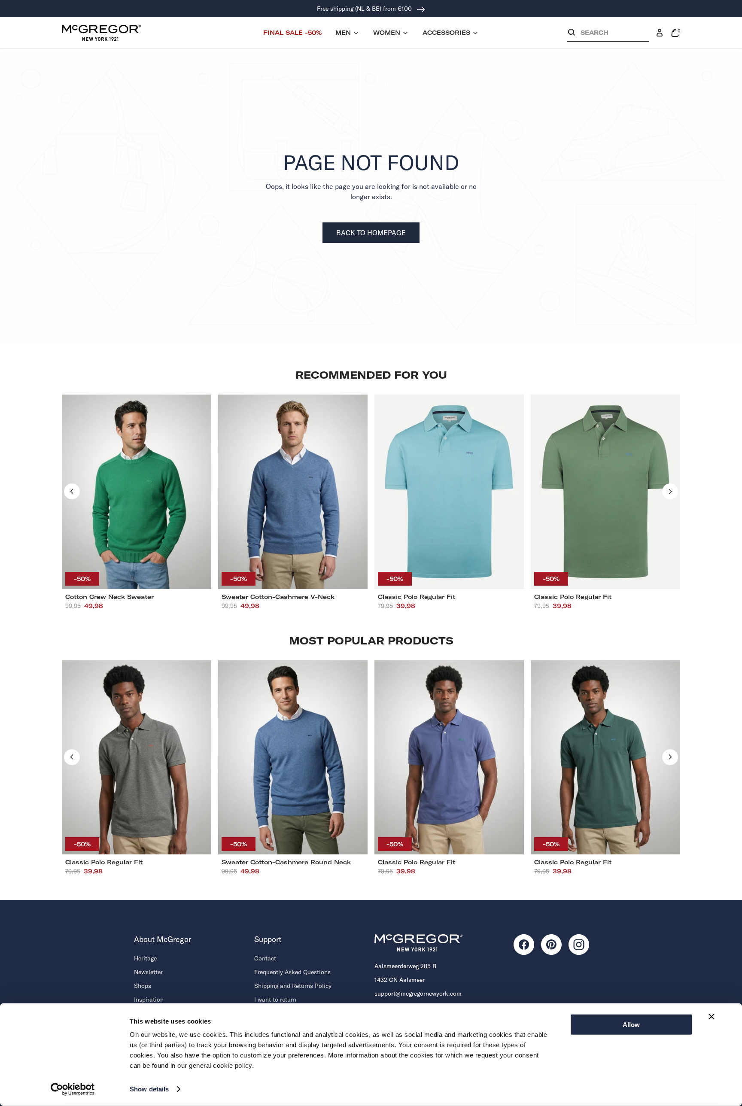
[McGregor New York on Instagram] (579, 944)
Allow (631, 1024)
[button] (608, 34)
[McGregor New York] (101, 32)
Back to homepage (371, 232)
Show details (149, 1089)
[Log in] (659, 33)
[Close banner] (712, 1017)
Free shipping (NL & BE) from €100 (365, 8)
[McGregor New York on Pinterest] (551, 944)
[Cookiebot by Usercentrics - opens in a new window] (72, 1089)
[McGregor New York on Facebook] (524, 944)
